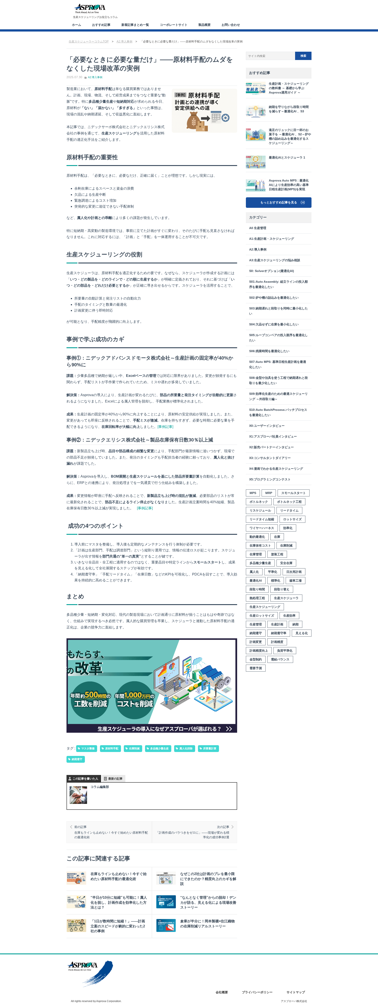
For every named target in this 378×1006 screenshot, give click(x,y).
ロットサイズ (292, 519)
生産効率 (289, 615)
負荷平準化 (284, 650)
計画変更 (256, 642)
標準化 (275, 580)
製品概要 (204, 24)
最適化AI (256, 580)
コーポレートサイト (173, 24)
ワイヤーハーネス (262, 528)
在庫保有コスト (260, 545)
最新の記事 (115, 778)
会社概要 (222, 992)
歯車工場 (295, 580)
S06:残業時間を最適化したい (269, 351)
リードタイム (289, 510)
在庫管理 (256, 554)
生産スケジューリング (265, 607)
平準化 (272, 572)
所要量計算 (209, 748)
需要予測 (256, 668)
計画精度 (277, 642)
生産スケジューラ (286, 598)
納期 (295, 624)
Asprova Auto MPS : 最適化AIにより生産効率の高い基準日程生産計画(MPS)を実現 (289, 185)
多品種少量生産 (159, 748)
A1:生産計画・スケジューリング (271, 238)
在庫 (277, 536)
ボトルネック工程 (289, 501)
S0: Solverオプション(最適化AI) (271, 271)
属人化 (254, 572)
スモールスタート (293, 493)
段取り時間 (257, 589)
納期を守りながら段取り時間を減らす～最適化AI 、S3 (289, 109)
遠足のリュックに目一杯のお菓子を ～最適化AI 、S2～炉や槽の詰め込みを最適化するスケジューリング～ (290, 136)
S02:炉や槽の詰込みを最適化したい (274, 297)
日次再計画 (294, 572)
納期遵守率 (278, 633)
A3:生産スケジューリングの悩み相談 (274, 260)
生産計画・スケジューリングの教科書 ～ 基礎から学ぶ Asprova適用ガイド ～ (289, 88)
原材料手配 (111, 748)
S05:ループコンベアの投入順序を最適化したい (278, 338)
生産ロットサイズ (262, 615)
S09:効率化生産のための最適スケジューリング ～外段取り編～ (278, 396)
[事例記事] (165, 427)
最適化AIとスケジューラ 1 (287, 157)
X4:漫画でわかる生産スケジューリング (276, 468)
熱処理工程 (257, 598)
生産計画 (277, 624)
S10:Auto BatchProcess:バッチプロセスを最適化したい (278, 412)
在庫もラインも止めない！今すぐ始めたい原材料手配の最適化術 (111, 832)
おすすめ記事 (101, 24)
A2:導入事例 (95, 77)
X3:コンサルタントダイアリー (270, 458)
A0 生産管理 (257, 228)
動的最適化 (257, 536)
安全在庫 (286, 563)
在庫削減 (134, 748)
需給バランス (280, 659)
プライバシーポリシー (257, 992)
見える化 (302, 633)
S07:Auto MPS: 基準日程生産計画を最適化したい (277, 364)
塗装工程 (277, 554)
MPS (253, 493)
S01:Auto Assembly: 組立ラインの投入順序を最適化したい (278, 284)
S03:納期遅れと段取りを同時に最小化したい (278, 311)
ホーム (76, 24)
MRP (268, 493)
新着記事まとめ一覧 (135, 24)
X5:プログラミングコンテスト (270, 479)
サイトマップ (296, 992)
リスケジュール (260, 510)
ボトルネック (259, 501)
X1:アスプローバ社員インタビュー (273, 436)
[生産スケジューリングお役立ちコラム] (89, 8)
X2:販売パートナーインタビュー (271, 447)
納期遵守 (77, 759)
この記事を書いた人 (85, 778)
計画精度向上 (259, 650)
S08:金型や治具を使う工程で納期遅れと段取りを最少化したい (278, 380)
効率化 (287, 528)
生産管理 (256, 624)
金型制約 (256, 659)
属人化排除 (185, 748)
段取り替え (281, 589)
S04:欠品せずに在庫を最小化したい (274, 324)
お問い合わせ (231, 24)
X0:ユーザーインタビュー (267, 425)
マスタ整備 (87, 748)
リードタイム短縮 (262, 519)
